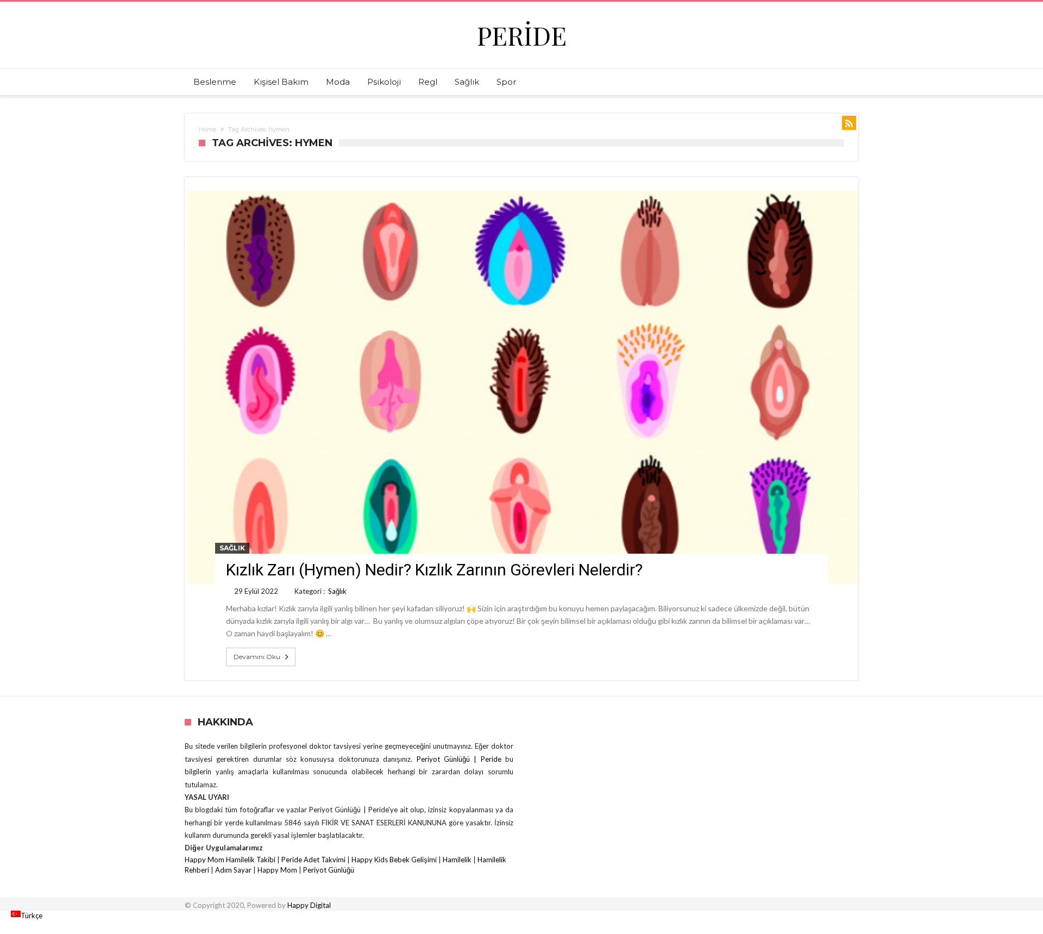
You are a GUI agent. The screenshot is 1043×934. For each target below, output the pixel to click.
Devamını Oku (257, 657)
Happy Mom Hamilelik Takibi (230, 859)
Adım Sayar (233, 870)
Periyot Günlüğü (328, 870)
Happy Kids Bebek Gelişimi (394, 859)
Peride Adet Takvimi (313, 859)
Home (207, 129)
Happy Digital (309, 905)
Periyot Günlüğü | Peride (461, 759)
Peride (522, 35)
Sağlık (232, 548)
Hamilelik (457, 859)
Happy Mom (277, 870)
